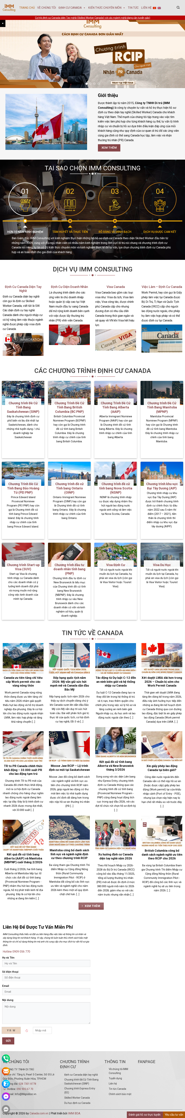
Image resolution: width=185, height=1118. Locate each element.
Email (5, 986)
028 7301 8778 (27, 1083)
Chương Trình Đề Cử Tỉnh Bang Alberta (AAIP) (115, 407)
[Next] (176, 52)
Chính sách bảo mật (120, 1094)
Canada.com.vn (39, 1113)
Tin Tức (133, 7)
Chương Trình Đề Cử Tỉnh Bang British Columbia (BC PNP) (69, 407)
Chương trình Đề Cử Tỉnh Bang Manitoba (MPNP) (162, 407)
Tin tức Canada (117, 1088)
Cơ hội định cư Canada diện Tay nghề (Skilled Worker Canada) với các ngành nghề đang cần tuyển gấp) (92, 17)
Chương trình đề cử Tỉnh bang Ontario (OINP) (69, 488)
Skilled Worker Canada (77, 1097)
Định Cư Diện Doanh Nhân (69, 287)
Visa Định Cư (115, 565)
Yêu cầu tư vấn (174, 1114)
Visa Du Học (162, 565)
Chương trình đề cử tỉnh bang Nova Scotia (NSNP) (115, 488)
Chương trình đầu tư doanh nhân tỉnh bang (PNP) (69, 569)
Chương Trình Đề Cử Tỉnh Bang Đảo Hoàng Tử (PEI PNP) (23, 488)
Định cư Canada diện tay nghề (81, 1074)
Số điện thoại (10, 971)
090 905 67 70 (25, 1089)
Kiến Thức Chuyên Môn (104, 7)
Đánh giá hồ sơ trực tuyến (144, 1114)
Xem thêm (92, 906)
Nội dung (7, 1000)
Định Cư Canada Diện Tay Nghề (23, 289)
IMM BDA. (74, 1113)
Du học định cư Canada (77, 1103)
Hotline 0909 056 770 (16, 951)
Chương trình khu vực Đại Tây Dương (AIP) (162, 486)
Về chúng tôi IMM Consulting (118, 1071)
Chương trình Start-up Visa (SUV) (23, 567)
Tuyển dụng (115, 1078)
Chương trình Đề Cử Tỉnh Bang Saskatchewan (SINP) (23, 407)
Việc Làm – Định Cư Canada (162, 287)
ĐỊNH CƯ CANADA (70, 7)
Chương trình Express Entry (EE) (79, 1090)
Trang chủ (27, 7)
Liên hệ (113, 1083)
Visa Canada (116, 287)
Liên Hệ (146, 7)
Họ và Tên (8, 957)
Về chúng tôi (46, 7)
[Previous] (8, 52)
